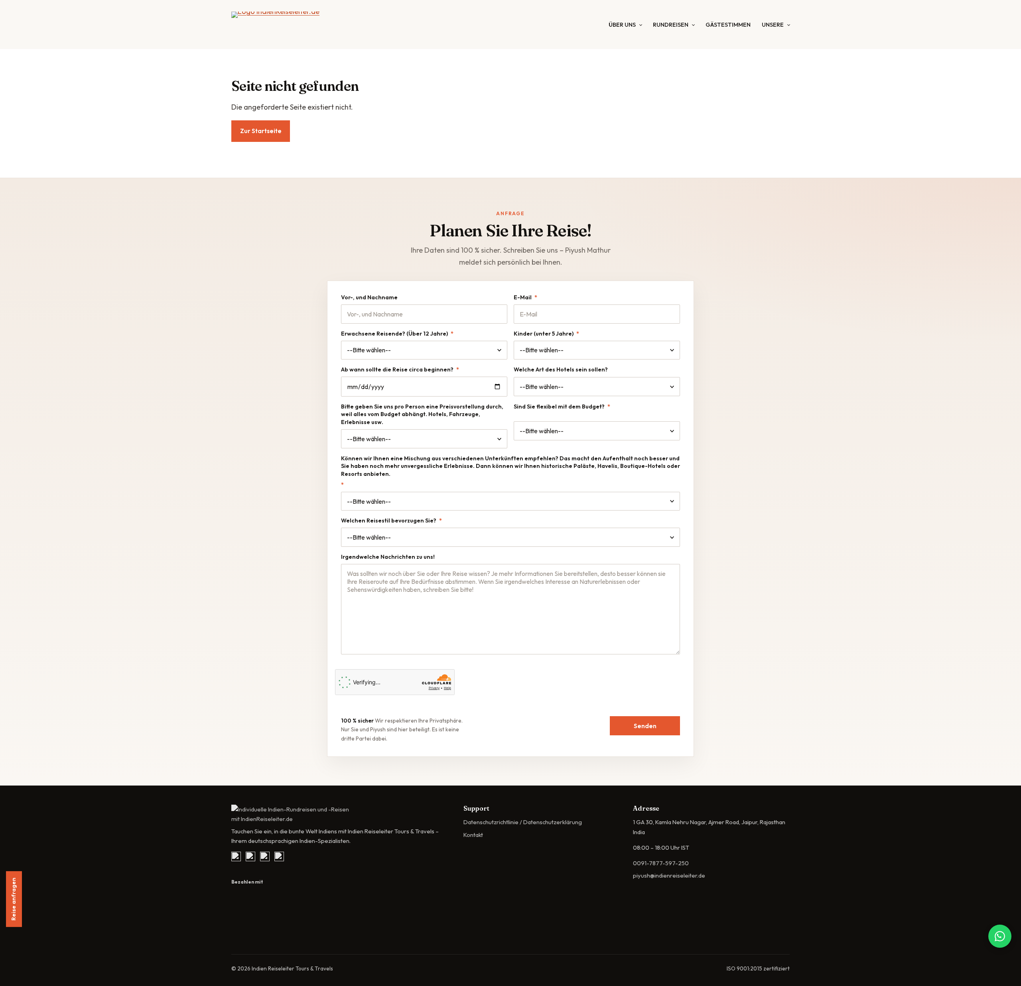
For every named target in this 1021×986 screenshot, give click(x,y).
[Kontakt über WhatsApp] (999, 936)
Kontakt (473, 835)
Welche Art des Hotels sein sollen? (561, 369)
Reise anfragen (13, 899)
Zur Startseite (261, 131)
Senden (645, 726)
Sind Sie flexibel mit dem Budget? (562, 406)
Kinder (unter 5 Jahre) (546, 333)
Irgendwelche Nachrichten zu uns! (388, 556)
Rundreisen (670, 24)
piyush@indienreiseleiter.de (669, 875)
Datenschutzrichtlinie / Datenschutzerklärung (522, 822)
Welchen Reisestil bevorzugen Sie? (391, 520)
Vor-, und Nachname (369, 297)
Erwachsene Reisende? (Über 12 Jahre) (397, 333)
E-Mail (525, 297)
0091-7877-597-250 (661, 863)
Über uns (622, 24)
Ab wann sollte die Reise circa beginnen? (400, 369)
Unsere (773, 24)
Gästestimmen (728, 24)
